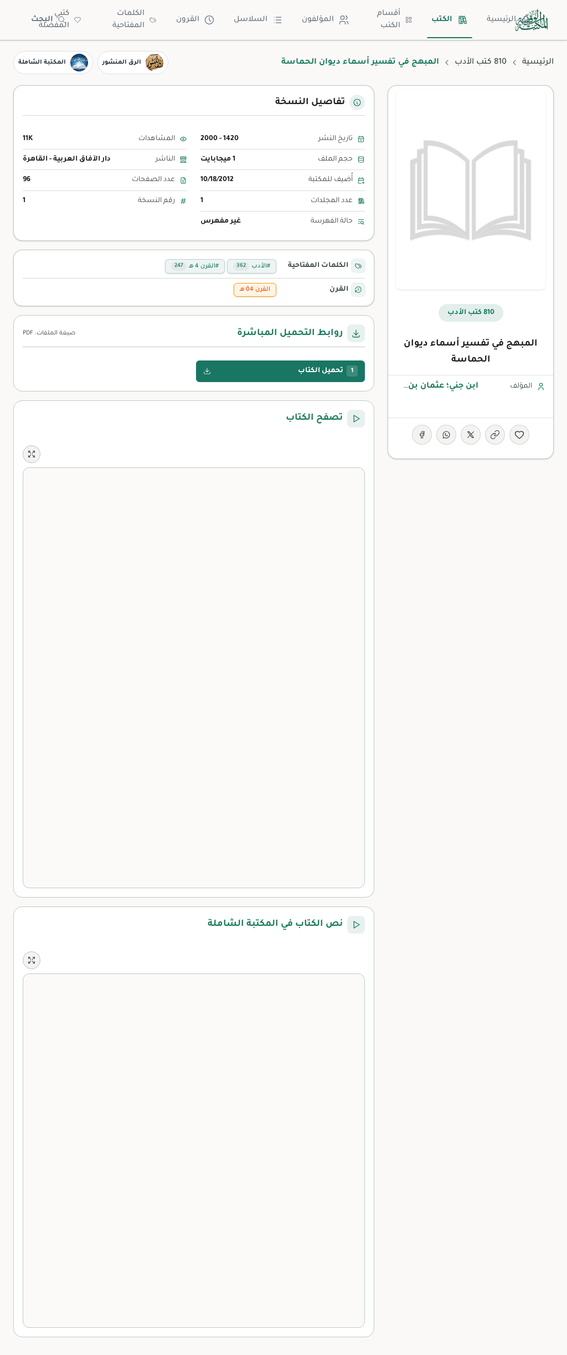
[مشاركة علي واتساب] (446, 435)
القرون (187, 20)
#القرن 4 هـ (196, 266)
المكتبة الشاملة (42, 62)
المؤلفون (318, 20)
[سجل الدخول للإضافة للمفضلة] (519, 435)
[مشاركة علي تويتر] (471, 435)
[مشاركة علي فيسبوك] (422, 435)
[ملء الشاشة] (31, 454)
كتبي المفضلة (54, 19)
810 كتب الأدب (481, 62)
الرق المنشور (121, 62)
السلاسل (250, 20)
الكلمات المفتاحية (128, 19)
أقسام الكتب (388, 19)
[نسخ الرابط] (495, 435)
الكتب (441, 20)
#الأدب (253, 266)
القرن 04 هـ (255, 289)
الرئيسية (501, 20)
